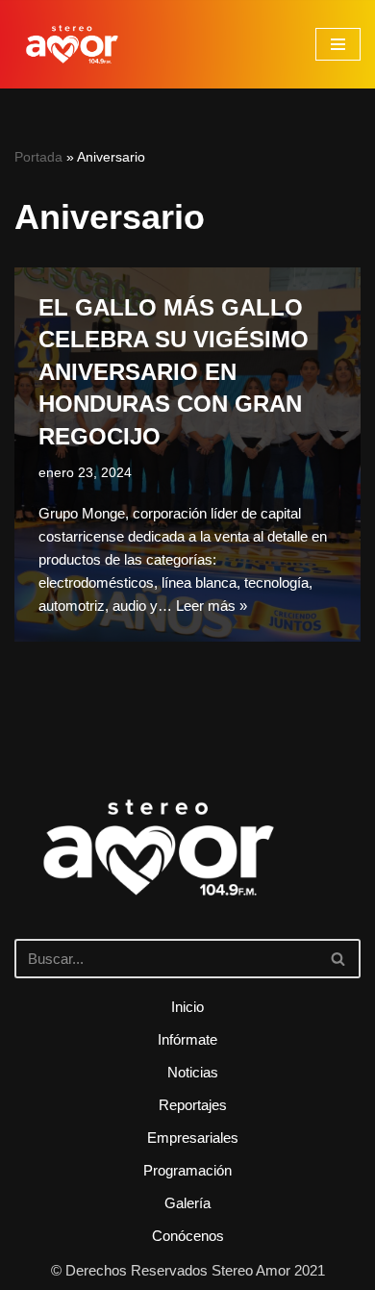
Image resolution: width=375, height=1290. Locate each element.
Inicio (187, 1007)
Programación (187, 1170)
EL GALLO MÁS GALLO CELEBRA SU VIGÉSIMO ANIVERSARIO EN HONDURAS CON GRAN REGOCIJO (173, 371)
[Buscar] (339, 958)
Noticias (192, 1072)
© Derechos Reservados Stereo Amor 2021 (188, 1270)
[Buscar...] (187, 874)
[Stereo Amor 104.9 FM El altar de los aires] (72, 44)
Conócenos (188, 1235)
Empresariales (192, 1137)
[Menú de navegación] (338, 44)
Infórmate (187, 1039)
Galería (187, 1203)
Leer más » (211, 605)
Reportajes (193, 1105)
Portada (38, 156)
